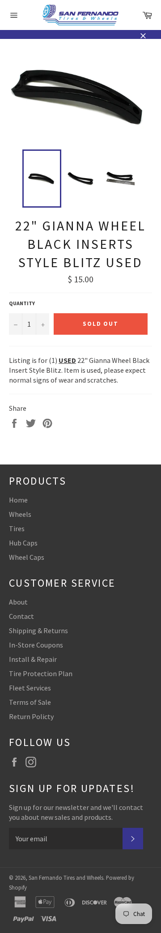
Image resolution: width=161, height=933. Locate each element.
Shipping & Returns (38, 630)
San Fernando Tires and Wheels (66, 877)
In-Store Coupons (36, 644)
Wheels (20, 514)
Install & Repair (33, 659)
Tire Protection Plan (40, 673)
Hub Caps (23, 542)
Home (18, 499)
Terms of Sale (30, 702)
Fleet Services (30, 687)
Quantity (22, 303)
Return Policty (31, 716)
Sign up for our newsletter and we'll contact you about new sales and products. (76, 812)
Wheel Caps (26, 557)
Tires (17, 528)
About (18, 601)
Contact (21, 616)
